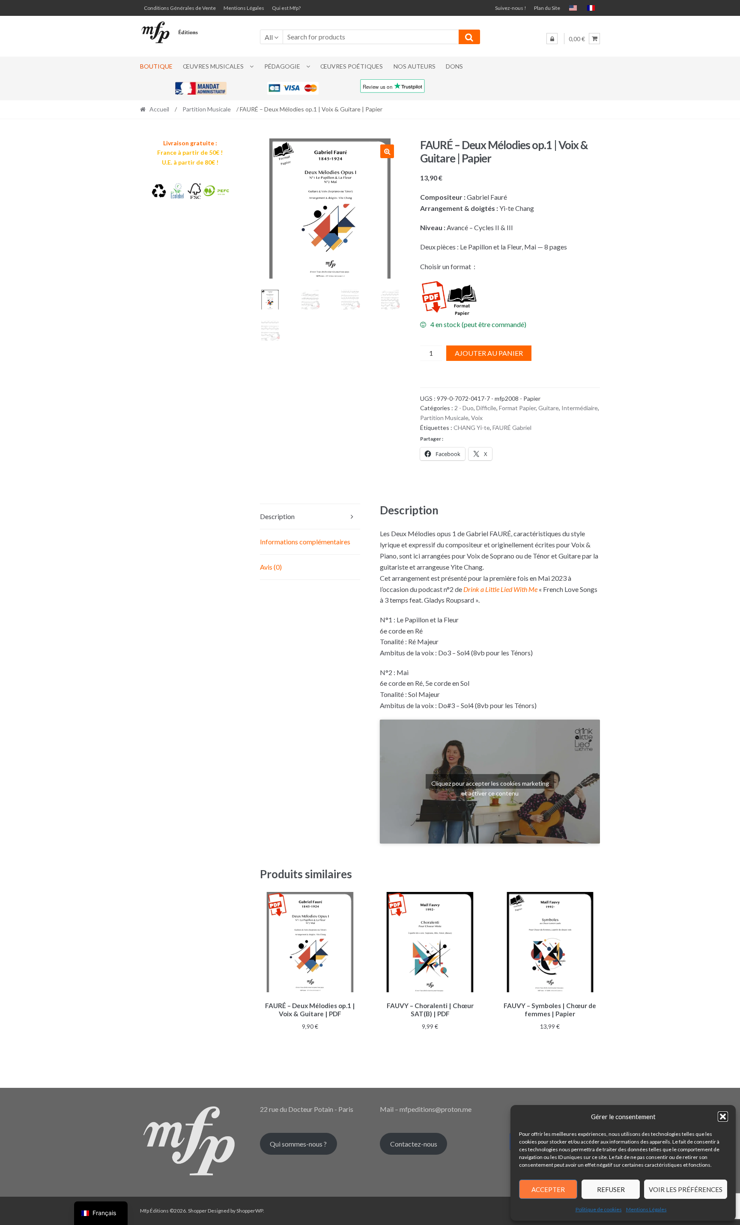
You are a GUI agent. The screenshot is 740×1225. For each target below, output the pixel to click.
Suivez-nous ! (510, 8)
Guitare (548, 407)
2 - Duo (464, 407)
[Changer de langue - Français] (591, 8)
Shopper (197, 1210)
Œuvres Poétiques (351, 66)
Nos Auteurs (415, 66)
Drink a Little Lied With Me (500, 589)
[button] (723, 1116)
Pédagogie (282, 66)
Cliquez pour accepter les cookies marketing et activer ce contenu (490, 784)
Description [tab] (277, 516)
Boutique (156, 66)
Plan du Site (547, 8)
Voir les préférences (685, 1189)
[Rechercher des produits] (469, 37)
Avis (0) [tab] (271, 567)
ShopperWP (249, 1210)
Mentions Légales (646, 1209)
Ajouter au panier (489, 353)
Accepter (548, 1189)
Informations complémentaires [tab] (305, 541)
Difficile (486, 407)
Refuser (611, 1189)
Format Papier (517, 407)
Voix (477, 417)
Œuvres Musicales (213, 66)
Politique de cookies (599, 1209)
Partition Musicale (206, 109)
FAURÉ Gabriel (511, 427)
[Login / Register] (552, 38)
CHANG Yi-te (472, 427)
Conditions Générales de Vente (180, 8)
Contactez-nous (413, 1144)
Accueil (159, 109)
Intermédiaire (579, 407)
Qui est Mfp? (286, 8)
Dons (454, 66)
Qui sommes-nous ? (298, 1144)
